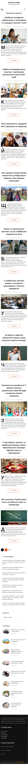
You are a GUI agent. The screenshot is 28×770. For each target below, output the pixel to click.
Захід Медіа (4, 736)
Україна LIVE (4, 731)
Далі (9, 549)
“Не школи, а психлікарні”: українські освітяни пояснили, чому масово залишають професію (13, 603)
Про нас (3, 754)
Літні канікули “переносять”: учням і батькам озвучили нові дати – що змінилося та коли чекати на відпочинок (13, 597)
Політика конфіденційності (7, 746)
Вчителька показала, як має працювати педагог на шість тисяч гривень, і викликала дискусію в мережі (13, 562)
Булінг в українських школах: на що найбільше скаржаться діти (13, 231)
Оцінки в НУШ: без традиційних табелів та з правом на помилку (17, 651)
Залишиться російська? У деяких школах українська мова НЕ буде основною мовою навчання (14, 390)
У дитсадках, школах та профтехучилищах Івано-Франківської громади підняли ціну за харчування (14, 447)
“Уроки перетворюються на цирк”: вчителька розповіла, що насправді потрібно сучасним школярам (13, 580)
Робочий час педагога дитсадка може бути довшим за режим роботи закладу (12, 568)
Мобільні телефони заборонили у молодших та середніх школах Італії (14, 20)
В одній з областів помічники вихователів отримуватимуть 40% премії (12, 586)
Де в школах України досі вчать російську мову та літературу (13, 502)
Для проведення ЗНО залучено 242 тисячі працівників (16, 705)
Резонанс (3, 733)
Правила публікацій (6, 750)
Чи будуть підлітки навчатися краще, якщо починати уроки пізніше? (14, 337)
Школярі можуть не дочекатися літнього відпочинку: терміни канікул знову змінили (12, 591)
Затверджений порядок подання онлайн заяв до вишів (17, 693)
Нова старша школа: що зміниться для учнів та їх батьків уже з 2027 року (13, 573)
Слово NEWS (4, 734)
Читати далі (14, 60)
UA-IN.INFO (4, 738)
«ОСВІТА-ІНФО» (20, 762)
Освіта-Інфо (14, 2)
